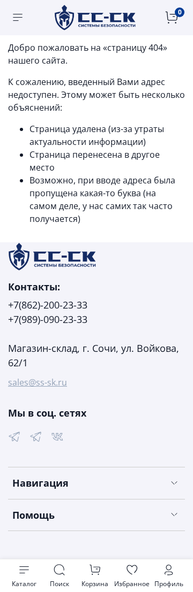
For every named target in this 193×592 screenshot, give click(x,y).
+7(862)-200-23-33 (47, 304)
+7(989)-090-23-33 (47, 319)
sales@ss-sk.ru (37, 382)
